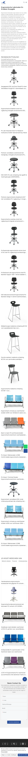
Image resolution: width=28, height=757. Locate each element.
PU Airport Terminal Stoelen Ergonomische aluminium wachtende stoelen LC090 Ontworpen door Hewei (12, 478)
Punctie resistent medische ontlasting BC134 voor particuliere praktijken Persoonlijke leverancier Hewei (12, 358)
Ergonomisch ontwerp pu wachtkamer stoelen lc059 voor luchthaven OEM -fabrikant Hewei (12, 522)
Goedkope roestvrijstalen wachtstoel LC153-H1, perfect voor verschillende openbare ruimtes (12, 628)
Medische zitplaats (6, 561)
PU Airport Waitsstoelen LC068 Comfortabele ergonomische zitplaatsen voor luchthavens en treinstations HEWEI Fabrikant (13, 456)
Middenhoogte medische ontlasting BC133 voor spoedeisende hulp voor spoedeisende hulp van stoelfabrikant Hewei (14, 327)
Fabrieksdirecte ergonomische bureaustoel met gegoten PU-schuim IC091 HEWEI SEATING (12, 582)
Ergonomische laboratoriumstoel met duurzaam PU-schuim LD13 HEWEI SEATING (12, 605)
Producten (14, 561)
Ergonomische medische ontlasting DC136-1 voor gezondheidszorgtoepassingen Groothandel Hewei (11, 390)
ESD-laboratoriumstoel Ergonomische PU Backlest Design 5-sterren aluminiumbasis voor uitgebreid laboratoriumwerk (13, 296)
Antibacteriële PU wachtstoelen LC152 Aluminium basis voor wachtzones (12, 651)
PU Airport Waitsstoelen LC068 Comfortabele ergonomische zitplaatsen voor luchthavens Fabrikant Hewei (13, 544)
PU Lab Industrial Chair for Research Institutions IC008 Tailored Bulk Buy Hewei (14, 131)
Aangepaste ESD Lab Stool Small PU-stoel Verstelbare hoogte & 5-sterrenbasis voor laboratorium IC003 (13, 87)
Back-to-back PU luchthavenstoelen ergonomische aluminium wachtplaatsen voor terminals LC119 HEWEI (13, 434)
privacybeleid (4, 751)
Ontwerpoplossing (23, 561)
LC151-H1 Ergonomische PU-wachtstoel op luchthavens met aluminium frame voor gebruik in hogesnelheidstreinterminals (14, 674)
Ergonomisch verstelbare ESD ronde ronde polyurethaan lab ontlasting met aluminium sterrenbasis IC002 (12, 500)
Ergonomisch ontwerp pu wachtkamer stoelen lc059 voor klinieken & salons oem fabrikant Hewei (14, 412)
